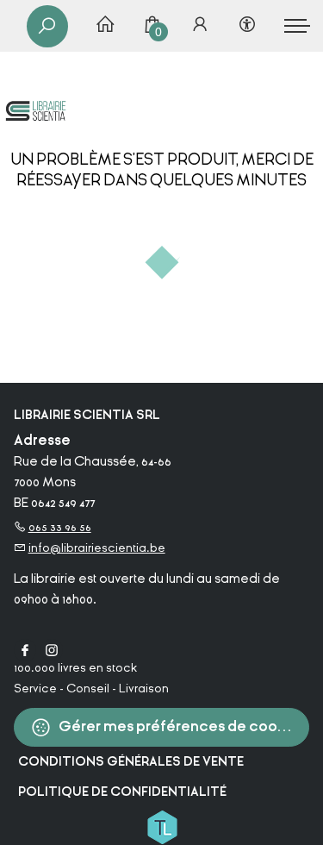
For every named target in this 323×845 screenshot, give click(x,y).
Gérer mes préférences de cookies (180, 726)
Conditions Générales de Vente (131, 761)
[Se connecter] (199, 26)
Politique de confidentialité (122, 792)
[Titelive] (161, 826)
